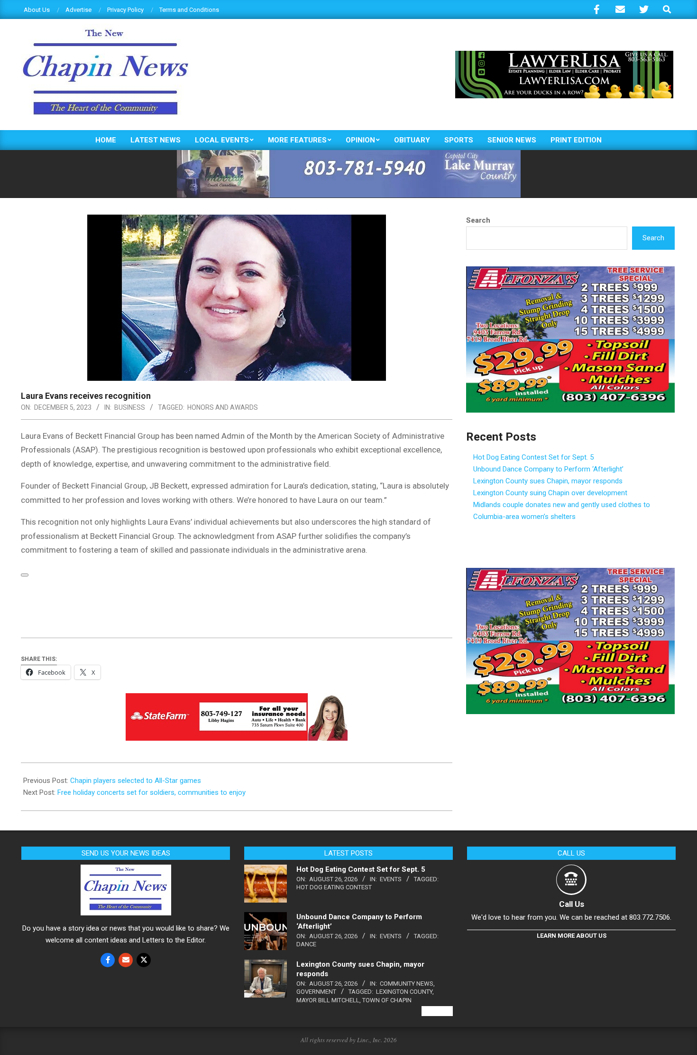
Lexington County (404, 991)
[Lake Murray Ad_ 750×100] (349, 154)
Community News (406, 983)
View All (437, 1011)
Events (391, 879)
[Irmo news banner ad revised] (564, 54)
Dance (306, 944)
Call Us (571, 904)
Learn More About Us (571, 935)
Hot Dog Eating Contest (334, 887)
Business (129, 407)
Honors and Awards (222, 407)
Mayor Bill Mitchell (327, 1000)
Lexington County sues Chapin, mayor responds (548, 481)
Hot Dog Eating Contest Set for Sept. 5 (533, 457)
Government (316, 991)
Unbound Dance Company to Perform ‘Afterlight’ (548, 469)
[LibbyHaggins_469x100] (237, 700)
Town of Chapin (387, 1000)
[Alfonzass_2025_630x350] (570, 272)
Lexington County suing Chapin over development (550, 493)
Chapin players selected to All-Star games (135, 780)
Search (478, 220)
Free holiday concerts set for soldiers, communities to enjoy (151, 792)
